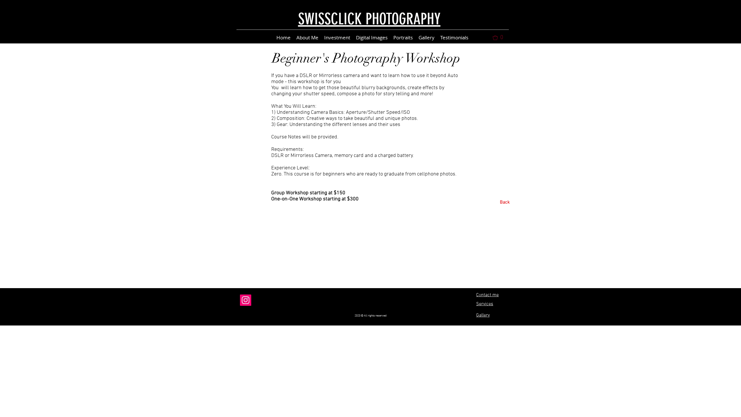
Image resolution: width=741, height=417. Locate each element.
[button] (500, 37)
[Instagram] (245, 300)
